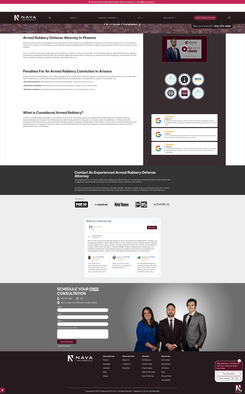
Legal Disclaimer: (64, 346)
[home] (25, 18)
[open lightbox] (184, 49)
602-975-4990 (66, 298)
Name (59, 307)
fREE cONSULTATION (205, 18)
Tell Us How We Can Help (67, 328)
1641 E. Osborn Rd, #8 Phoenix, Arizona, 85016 (79, 303)
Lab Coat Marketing (152, 391)
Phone (59, 321)
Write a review (152, 227)
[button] (73, 18)
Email (59, 314)
